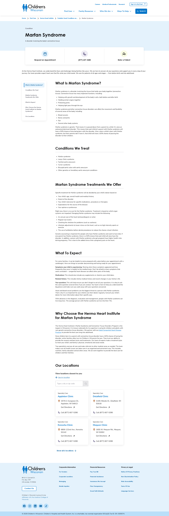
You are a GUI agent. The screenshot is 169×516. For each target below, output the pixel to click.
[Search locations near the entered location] (86, 384)
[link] (97, 4)
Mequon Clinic (100, 425)
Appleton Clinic (65, 396)
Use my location (64, 377)
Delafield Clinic (100, 396)
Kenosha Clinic (65, 425)
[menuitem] (34, 85)
